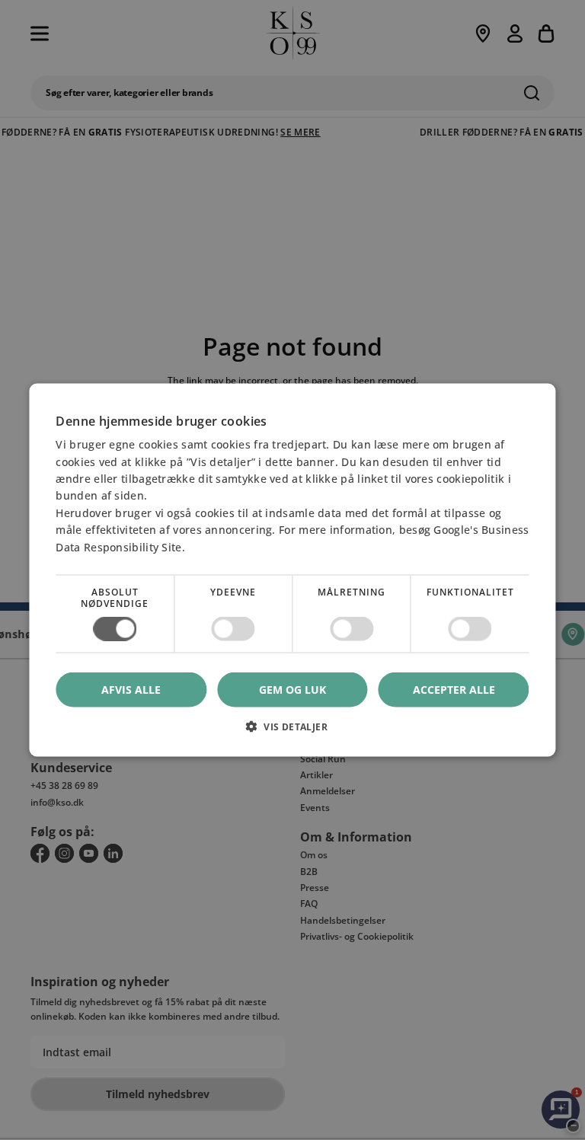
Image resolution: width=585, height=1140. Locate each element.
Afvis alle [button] (131, 689)
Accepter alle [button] (454, 689)
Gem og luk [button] (292, 689)
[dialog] (292, 570)
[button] (292, 732)
